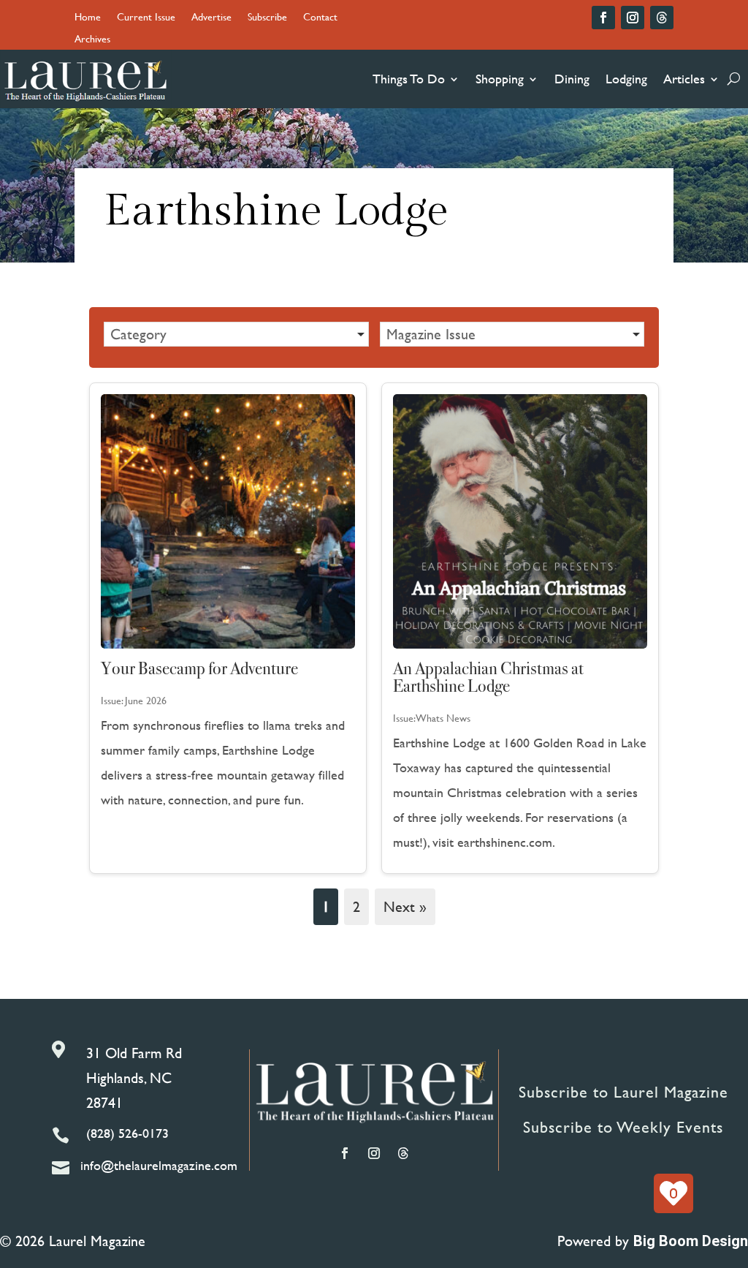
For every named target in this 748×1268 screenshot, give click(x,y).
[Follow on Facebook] (603, 17)
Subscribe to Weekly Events (623, 1127)
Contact (320, 18)
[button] (236, 334)
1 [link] (325, 906)
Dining (571, 78)
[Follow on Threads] (661, 17)
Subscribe (267, 18)
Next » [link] (405, 906)
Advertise (211, 18)
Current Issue (146, 18)
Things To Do (409, 78)
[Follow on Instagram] (632, 17)
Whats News (443, 717)
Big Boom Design (690, 1241)
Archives (92, 40)
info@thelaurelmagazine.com (158, 1165)
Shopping (500, 78)
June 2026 (146, 700)
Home (88, 18)
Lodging (626, 78)
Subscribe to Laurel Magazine (623, 1092)
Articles (684, 78)
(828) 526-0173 (127, 1133)
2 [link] (356, 906)
